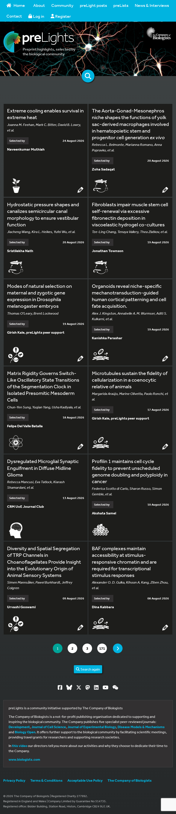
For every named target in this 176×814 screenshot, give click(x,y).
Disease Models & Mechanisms (141, 727)
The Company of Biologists (130, 780)
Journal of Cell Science (48, 727)
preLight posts (93, 5)
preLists (120, 5)
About (39, 5)
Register (62, 16)
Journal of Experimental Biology (91, 727)
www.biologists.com (24, 759)
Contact (14, 15)
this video (19, 746)
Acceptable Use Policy (85, 780)
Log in (38, 16)
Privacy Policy (14, 780)
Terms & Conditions (46, 780)
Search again (90, 669)
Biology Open (25, 732)
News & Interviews (152, 5)
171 (103, 648)
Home (19, 5)
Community (62, 5)
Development (19, 727)
